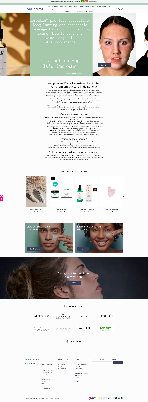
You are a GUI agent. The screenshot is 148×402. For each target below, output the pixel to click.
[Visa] (114, 398)
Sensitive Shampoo (36, 209)
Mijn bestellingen (62, 364)
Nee (86, 1)
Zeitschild (67, 11)
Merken (91, 11)
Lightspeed (56, 398)
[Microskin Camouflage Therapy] (63, 329)
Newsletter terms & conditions (80, 380)
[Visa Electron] (119, 398)
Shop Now (74, 65)
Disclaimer (77, 366)
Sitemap (77, 377)
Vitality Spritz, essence (86, 209)
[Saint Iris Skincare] (84, 329)
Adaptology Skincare (46, 372)
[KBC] (109, 398)
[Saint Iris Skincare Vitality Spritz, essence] (86, 191)
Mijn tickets (61, 366)
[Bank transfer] (104, 398)
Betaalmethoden (79, 371)
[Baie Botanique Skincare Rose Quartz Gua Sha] (111, 191)
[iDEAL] (99, 398)
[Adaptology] (42, 316)
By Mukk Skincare (45, 374)
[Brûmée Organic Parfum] (84, 316)
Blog (85, 11)
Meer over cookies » (93, 1)
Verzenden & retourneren (81, 373)
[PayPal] (101, 398)
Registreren (61, 362)
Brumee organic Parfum (103, 6)
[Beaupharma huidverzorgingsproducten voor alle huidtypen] (34, 9)
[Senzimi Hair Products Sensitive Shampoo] (36, 191)
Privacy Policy (78, 368)
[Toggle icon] (116, 9)
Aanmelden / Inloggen (118, 4)
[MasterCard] (116, 398)
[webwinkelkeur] (92, 399)
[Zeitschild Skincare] (74, 341)
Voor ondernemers (77, 11)
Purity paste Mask (61, 209)
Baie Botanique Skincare (47, 368)
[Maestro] (122, 398)
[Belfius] (106, 398)
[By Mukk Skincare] (106, 316)
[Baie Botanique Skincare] (63, 316)
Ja (82, 1)
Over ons (77, 362)
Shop (42, 383)
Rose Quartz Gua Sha (111, 209)
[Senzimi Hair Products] (106, 329)
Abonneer (117, 362)
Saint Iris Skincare (45, 379)
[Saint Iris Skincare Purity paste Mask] (61, 191)
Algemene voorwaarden (81, 364)
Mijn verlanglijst (62, 368)
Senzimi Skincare (79, 9)
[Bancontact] (111, 398)
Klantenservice (78, 375)
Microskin (43, 381)
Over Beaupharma (53, 6)
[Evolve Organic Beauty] (42, 329)
